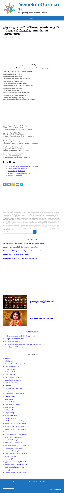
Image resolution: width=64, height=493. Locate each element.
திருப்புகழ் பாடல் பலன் (18, 225)
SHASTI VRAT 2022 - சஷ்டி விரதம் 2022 (41, 318)
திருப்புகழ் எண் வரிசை (45, 224)
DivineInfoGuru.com (38, 7)
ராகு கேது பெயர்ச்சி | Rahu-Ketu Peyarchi (17, 464)
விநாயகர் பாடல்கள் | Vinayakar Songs (16, 472)
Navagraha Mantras (11, 391)
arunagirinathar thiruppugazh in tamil (29, 212)
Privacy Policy (47, 482)
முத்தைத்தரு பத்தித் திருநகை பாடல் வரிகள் (45, 228)
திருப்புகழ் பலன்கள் (9, 225)
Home (15, 482)
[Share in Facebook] (4, 184)
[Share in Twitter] (21, 184)
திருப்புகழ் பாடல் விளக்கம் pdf (41, 225)
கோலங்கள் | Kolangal (11, 440)
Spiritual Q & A (9, 407)
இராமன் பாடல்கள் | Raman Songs (14, 426)
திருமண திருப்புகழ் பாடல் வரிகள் (40, 226)
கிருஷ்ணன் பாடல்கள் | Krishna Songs (16, 434)
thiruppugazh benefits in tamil (34, 214)
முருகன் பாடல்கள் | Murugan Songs (15, 462)
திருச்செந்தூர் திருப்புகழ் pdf (34, 224)
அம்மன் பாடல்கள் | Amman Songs (15, 421)
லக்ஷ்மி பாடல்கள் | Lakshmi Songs (14, 467)
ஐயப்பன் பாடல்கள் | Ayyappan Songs (15, 429)
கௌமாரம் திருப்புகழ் (17, 222)
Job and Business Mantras (13, 380)
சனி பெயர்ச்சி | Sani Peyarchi (13, 443)
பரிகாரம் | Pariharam (11, 456)
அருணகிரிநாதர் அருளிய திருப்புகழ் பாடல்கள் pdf (25, 219)
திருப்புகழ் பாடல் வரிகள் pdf (28, 225)
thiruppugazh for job (11, 216)
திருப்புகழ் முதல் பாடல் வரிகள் (14, 226)
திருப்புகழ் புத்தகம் (51, 225)
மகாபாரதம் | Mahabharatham (14, 459)
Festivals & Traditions (11, 372)
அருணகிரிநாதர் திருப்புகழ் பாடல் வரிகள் (43, 219)
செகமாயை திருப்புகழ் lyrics (22, 224)
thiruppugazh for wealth (14, 218)
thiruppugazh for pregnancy (47, 216)
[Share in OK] (13, 184)
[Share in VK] (9, 184)
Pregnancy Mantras (11, 396)
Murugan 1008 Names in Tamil (14, 339)
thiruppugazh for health (45, 215)
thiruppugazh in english (34, 218)
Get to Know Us (37, 482)
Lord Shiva (8, 385)
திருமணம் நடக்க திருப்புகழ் (18, 228)
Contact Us (28, 482)
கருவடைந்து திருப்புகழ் (40, 221)
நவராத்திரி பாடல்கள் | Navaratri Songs (16, 453)
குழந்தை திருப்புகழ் (49, 221)
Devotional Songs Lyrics (12, 366)
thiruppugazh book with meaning (49, 214)
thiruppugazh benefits (22, 214)
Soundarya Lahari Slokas (12, 404)
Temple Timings (10, 413)
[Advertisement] (32, 52)
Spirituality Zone (10, 410)
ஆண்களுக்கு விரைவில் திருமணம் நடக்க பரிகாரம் (19, 221)
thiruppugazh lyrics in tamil (46, 218)
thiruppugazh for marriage (22, 216)
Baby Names (9, 361)
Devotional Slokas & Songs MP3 (15, 364)
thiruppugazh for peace (34, 216)
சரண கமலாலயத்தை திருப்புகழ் (28, 222)
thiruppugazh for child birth (20, 215)
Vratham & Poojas (10, 418)
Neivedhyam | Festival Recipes (14, 394)
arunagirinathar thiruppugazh (13, 212)
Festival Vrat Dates (10, 369)
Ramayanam (9, 399)
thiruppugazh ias (24, 218)
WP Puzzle (58, 489)
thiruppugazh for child (8, 215)
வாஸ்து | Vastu (9, 470)
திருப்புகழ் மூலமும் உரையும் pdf (27, 226)
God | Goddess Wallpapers (13, 377)
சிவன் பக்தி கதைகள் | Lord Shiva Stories (17, 445)
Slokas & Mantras (10, 402)
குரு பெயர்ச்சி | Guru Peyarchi (14, 437)
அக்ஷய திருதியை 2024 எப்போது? (14, 347)
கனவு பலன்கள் (9, 432)
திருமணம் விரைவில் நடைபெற (30, 228)
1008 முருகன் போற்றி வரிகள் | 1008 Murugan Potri (20, 336)
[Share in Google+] (17, 184)
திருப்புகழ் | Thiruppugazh (9, 37)
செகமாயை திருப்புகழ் (11, 224)
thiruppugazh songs (9, 219)
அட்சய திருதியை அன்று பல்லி (13, 341)
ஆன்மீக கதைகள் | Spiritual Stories (15, 423)
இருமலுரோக (32, 221)
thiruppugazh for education (33, 215)
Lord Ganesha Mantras (12, 383)
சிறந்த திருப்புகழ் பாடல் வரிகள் (41, 222)
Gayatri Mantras (10, 375)
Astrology (8, 358)
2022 (43, 303)
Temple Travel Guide (11, 415)
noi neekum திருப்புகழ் (43, 212)
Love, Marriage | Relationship (14, 388)
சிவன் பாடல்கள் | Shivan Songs (14, 448)
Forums (21, 482)
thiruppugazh (13, 214)
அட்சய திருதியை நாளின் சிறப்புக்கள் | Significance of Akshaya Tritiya (25, 344)
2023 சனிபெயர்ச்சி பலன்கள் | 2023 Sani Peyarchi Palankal (42, 302)
